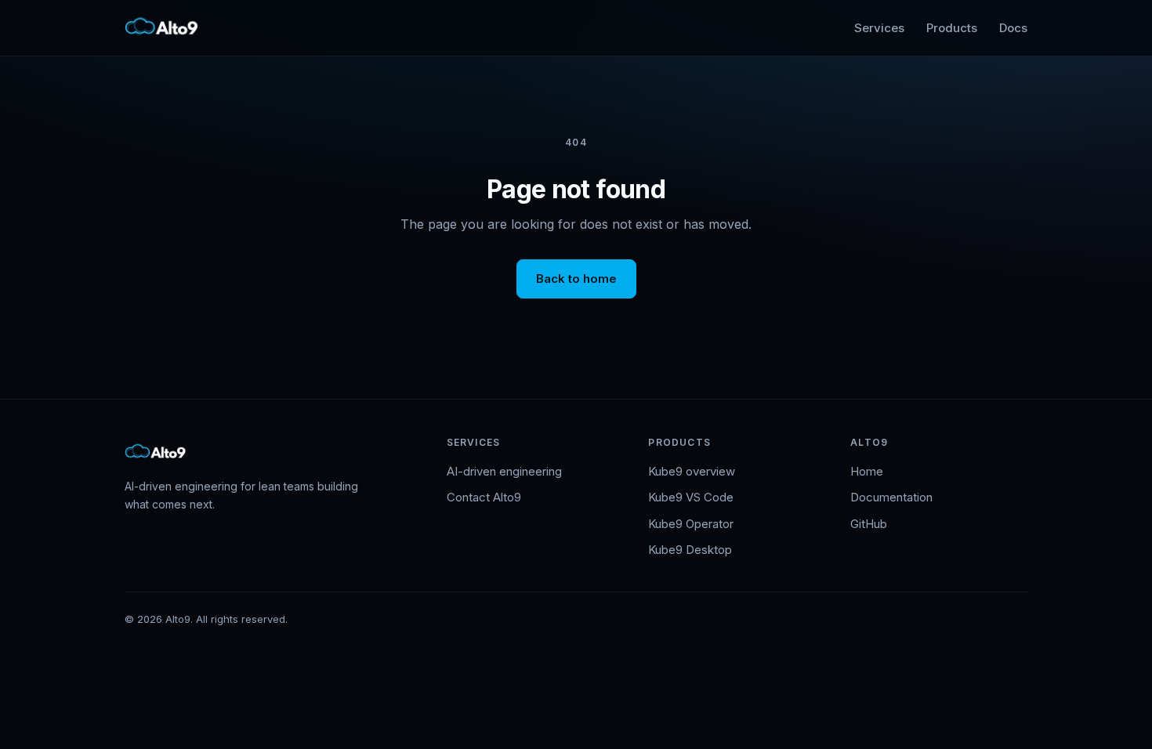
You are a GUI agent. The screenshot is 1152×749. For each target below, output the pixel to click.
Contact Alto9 (484, 497)
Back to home (576, 278)
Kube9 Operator (691, 523)
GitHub (868, 523)
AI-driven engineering (504, 471)
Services (879, 27)
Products (951, 27)
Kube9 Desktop (690, 549)
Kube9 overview (691, 471)
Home (866, 471)
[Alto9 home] (162, 28)
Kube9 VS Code (691, 497)
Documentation (891, 497)
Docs (1013, 27)
